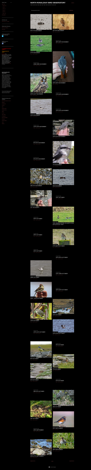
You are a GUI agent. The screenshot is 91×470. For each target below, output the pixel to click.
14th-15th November (62, 110)
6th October (34, 379)
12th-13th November (39, 126)
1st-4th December (58, 30)
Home (52, 461)
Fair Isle (3, 105)
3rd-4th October (38, 391)
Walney (3, 123)
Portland (3, 119)
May (4, 10)
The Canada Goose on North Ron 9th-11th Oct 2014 (63, 223)
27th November (35, 52)
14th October (34, 320)
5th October (60, 380)
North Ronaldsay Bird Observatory (47, 3)
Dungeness (4, 103)
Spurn (3, 122)
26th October (37, 251)
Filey (2, 106)
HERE (10, 63)
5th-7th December (36, 30)
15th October (57, 314)
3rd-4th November (36, 185)
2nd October (57, 406)
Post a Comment (60, 43)
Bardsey (3, 102)
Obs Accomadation (5, 27)
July (4, 7)
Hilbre (3, 111)
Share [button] (56, 43)
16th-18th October (62, 289)
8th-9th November (39, 142)
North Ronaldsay (4, 117)
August (4, 5)
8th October (34, 358)
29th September (38, 430)
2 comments (56, 429)
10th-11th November (59, 136)
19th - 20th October (36, 298)
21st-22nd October (62, 273)
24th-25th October (62, 257)
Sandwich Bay (4, 120)
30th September (58, 428)
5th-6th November (39, 159)
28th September (58, 449)
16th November (35, 115)
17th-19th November (62, 94)
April (4, 11)
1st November (34, 207)
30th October (37, 218)
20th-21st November (36, 94)
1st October (34, 418)
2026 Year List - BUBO (5, 21)
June (4, 8)
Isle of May (3, 114)
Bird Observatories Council (6, 100)
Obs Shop (3, 29)
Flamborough (4, 108)
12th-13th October (59, 333)
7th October (57, 369)
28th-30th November (62, 42)
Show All (71, 10)
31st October (60, 197)
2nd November (57, 186)
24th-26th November (59, 83)
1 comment (56, 84)
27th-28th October (59, 246)
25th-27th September (37, 456)
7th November (57, 164)
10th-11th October (39, 332)
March (4, 13)
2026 (3, 4)
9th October (60, 344)
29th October (37, 234)
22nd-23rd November (39, 64)
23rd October (34, 277)
